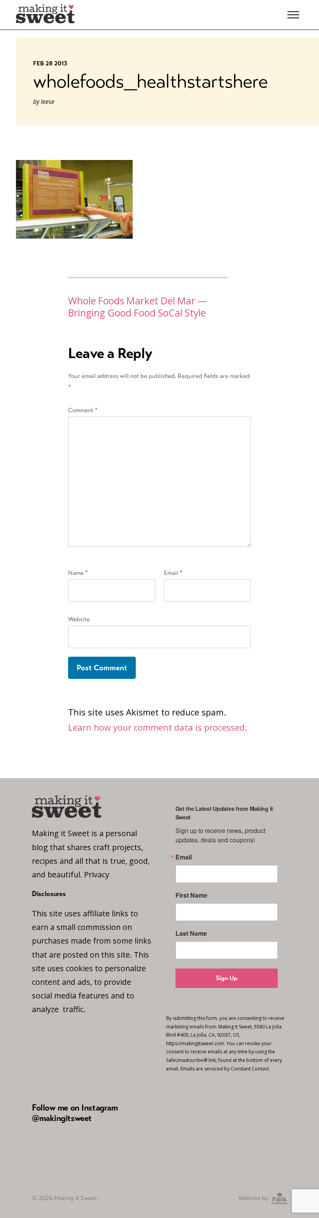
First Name (191, 895)
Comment (83, 410)
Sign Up (226, 978)
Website (79, 619)
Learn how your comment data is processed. (157, 727)
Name (78, 572)
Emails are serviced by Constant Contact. (225, 1068)
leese (47, 101)
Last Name (191, 933)
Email (173, 572)
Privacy (96, 874)
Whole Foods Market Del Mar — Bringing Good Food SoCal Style (137, 306)
